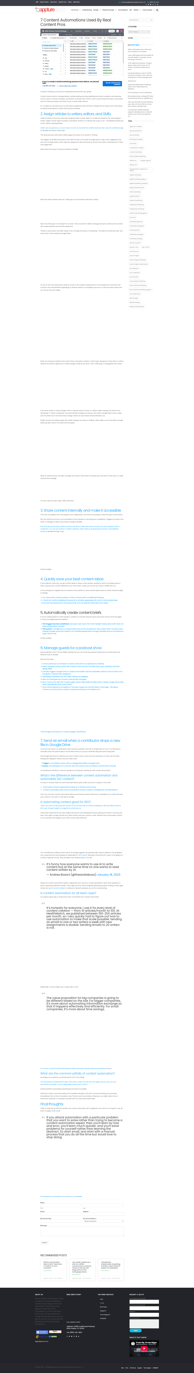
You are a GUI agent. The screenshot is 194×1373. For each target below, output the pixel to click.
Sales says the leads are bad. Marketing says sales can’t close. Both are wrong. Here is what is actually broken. (140, 104)
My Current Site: (46, 1218)
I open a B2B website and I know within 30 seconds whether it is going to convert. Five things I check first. (140, 57)
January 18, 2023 (108, 875)
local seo (133, 217)
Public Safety (44, 2)
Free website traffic (73, 1322)
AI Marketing (87, 10)
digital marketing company (139, 183)
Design (95, 10)
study (57, 858)
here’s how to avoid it (80, 1084)
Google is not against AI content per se (67, 808)
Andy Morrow (132, 81)
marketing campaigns (137, 226)
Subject (86, 1211)
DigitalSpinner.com (41, 1341)
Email (42, 1211)
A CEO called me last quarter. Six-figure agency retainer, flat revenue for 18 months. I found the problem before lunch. (140, 66)
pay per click (134, 247)
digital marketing (135, 175)
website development (137, 306)
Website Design (108, 10)
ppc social (145, 247)
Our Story (74, 10)
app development (136, 131)
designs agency (146, 160)
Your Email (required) (137, 1305)
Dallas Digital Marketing (138, 156)
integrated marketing (137, 204)
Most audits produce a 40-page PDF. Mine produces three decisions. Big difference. (140, 97)
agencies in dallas (136, 126)
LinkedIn (79, 1196)
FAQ (101, 1299)
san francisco (134, 251)
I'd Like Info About (89, 1218)
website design (135, 302)
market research (135, 243)
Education (53, 2)
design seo (133, 165)
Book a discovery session (113, 84)
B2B (37, 2)
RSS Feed (103, 1307)
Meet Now (76, 2)
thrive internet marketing (138, 285)
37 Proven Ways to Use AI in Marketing (139, 92)
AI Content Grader (57, 888)
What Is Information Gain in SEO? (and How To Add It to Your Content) (52, 1265)
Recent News (134, 45)
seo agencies (134, 268)
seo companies (135, 272)
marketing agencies (136, 221)
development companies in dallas (139, 169)
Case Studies (147, 10)
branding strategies (136, 139)
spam (84, 815)
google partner (135, 196)
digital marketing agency (138, 179)
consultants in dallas (136, 148)
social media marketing (137, 281)
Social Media (123, 10)
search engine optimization (139, 264)
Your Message (135, 1318)
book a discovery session (68, 86)
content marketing (136, 152)
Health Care (62, 2)
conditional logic (117, 128)
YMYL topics (82, 855)
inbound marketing (136, 200)
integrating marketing (137, 209)
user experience (135, 294)
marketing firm (135, 230)
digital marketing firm (137, 187)
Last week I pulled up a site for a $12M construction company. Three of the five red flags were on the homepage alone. (82, 1267)
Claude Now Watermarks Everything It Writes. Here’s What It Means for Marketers (110, 1265)
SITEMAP (103, 1318)
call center (133, 143)
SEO (130, 10)
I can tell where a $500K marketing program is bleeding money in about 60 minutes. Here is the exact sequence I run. (140, 113)
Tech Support (105, 1315)
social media (134, 277)
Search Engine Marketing (138, 260)
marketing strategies (136, 234)
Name (42, 1202)
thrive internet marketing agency (140, 289)
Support (103, 1311)
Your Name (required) (137, 1298)
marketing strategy (136, 238)
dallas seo (133, 160)
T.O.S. (102, 1303)
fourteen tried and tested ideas (95, 1068)
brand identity (134, 135)
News (70, 2)
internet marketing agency (138, 213)
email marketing (135, 192)
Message (43, 1225)
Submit (45, 1242)
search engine (134, 255)
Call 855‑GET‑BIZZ (48, 86)
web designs (134, 298)
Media (136, 10)
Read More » (47, 1270)
